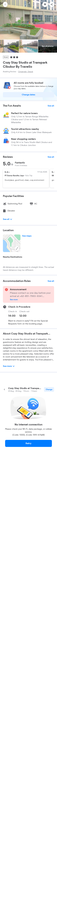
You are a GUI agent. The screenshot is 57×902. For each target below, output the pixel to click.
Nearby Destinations (12, 257)
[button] (11, 243)
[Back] (5, 4)
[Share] (51, 4)
